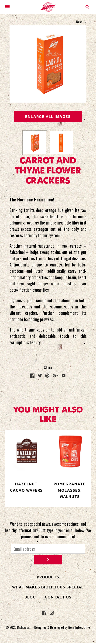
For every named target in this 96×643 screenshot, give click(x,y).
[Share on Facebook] (32, 376)
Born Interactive (79, 627)
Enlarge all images (48, 116)
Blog (30, 597)
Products (48, 577)
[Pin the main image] (47, 376)
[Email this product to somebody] (64, 376)
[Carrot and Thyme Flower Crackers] (34, 142)
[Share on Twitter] (40, 376)
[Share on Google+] (55, 376)
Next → (81, 21)
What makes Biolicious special (48, 587)
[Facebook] (44, 613)
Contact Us (58, 597)
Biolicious (23, 627)
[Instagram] (52, 613)
